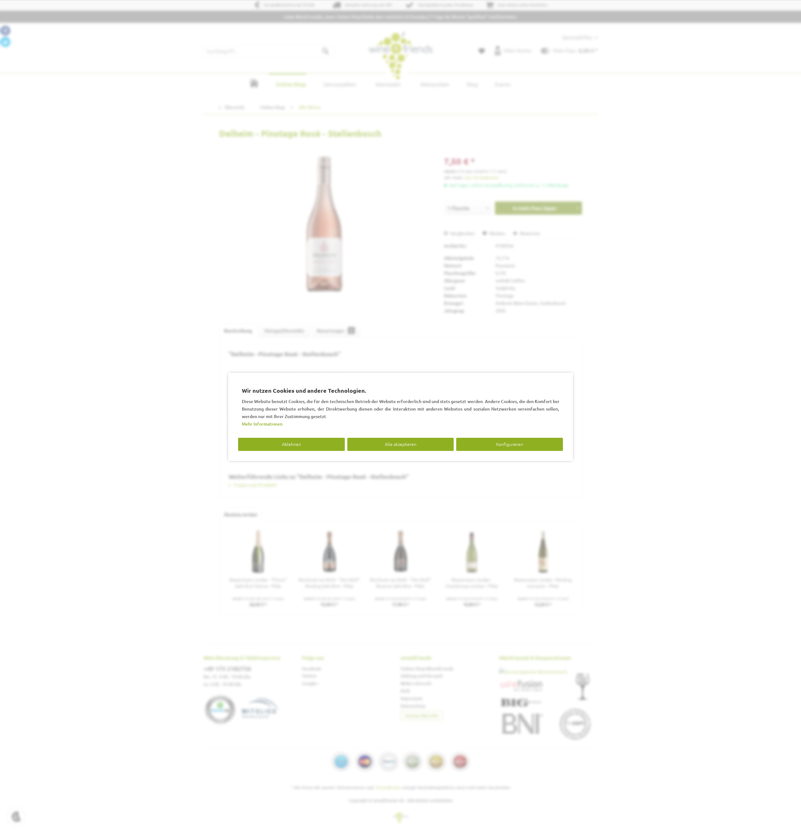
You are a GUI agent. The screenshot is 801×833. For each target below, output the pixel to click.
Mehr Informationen (262, 424)
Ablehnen (291, 444)
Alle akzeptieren (400, 444)
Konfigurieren (509, 444)
